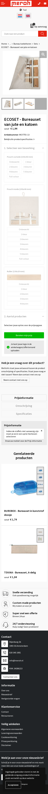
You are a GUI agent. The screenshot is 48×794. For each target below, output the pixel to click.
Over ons (5, 690)
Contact (5, 711)
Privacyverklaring (9, 741)
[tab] (24, 397)
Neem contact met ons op (15, 380)
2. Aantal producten (15, 316)
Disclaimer (6, 745)
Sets (36, 43)
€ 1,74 (10, 519)
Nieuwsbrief (6, 694)
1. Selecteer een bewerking (19, 148)
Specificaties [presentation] (24, 414)
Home (4, 43)
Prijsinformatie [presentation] (23, 398)
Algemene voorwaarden (12, 729)
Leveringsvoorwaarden (11, 733)
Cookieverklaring (9, 737)
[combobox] (19, 34)
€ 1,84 (10, 577)
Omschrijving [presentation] (24, 406)
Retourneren (7, 715)
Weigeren (24, 784)
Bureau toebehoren (22, 43)
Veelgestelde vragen (10, 698)
